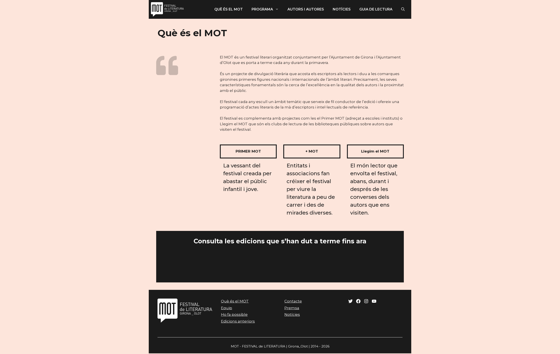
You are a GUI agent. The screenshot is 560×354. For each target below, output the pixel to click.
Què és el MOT (228, 9)
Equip (226, 308)
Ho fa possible (234, 314)
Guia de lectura (375, 9)
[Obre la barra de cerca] (403, 9)
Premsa (291, 308)
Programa (262, 9)
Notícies (342, 9)
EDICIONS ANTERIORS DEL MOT (280, 260)
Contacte (293, 301)
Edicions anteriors (238, 321)
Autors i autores (305, 9)
